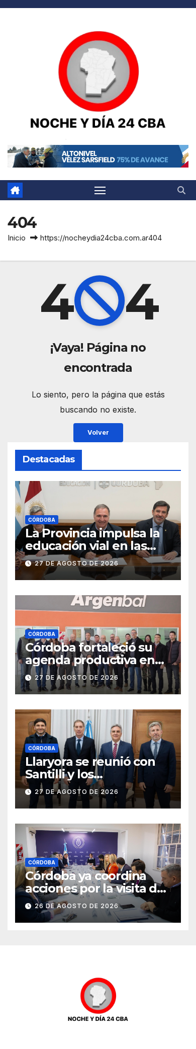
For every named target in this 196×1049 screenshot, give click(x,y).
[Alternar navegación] (100, 190)
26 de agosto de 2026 (77, 906)
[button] (181, 190)
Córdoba (41, 520)
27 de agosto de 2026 (77, 563)
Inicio (17, 238)
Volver (98, 432)
